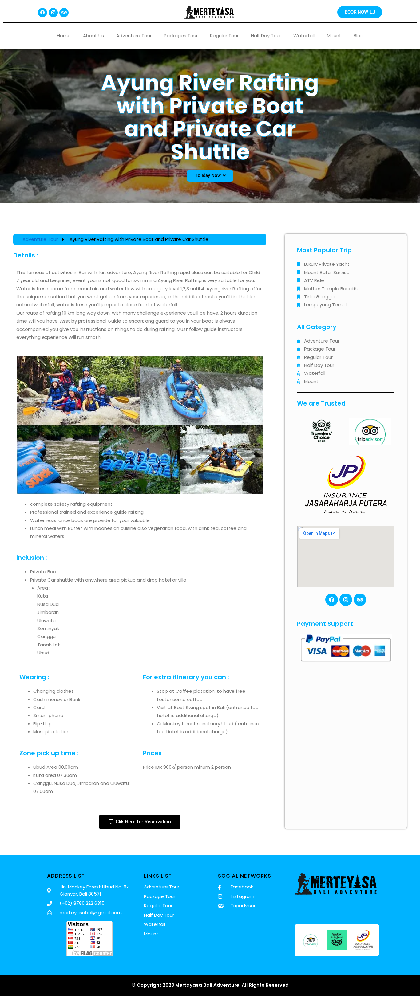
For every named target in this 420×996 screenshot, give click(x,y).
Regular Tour (224, 35)
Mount (334, 35)
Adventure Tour (134, 35)
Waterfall (304, 35)
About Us (93, 35)
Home (64, 35)
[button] (210, 176)
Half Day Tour (266, 35)
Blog (358, 35)
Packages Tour (181, 35)
